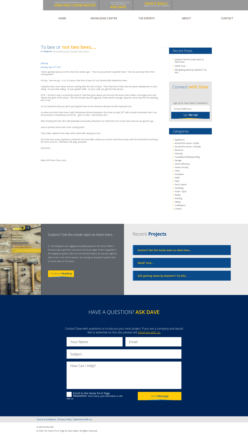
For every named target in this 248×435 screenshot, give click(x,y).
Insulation (179, 174)
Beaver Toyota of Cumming (156, 4)
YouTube (200, 95)
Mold (177, 177)
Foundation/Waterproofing (187, 157)
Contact (227, 18)
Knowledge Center (103, 18)
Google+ (194, 95)
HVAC (177, 170)
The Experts (146, 18)
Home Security (181, 167)
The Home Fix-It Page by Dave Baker (22, 11)
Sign (190, 115)
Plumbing (179, 188)
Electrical (179, 150)
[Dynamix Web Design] (205, 429)
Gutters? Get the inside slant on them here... (189, 60)
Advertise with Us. (149, 332)
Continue (61, 273)
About (186, 18)
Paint (177, 181)
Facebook (181, 95)
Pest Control (83, 51)
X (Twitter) (196, 419)
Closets (178, 208)
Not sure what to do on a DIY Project (120, 5)
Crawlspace (180, 205)
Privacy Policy (65, 419)
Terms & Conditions (46, 419)
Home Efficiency (182, 163)
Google (202, 419)
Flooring (178, 153)
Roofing (178, 198)
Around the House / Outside (188, 146)
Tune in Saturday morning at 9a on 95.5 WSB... (75, 4)
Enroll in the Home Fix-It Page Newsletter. (95, 396)
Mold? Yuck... (181, 66)
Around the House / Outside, (65, 51)
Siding (177, 201)
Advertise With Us (83, 419)
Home (62, 18)
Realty (178, 194)
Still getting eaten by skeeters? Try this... (191, 71)
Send (160, 396)
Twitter (188, 95)
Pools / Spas (180, 191)
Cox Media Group (61, 427)
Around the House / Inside (187, 143)
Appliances (180, 139)
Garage (178, 160)
